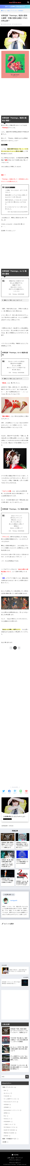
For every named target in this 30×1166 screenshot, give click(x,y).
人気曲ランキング (9, 1124)
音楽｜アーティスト (9, 1087)
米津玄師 (11, 825)
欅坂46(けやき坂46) (10, 1132)
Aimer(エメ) (8, 1118)
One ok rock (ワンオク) (11, 1101)
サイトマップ (19, 1157)
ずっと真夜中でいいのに (11, 1098)
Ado (6, 1090)
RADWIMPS (8, 1121)
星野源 (6, 1113)
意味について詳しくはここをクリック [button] (13, 300)
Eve (6, 1116)
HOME (15, 1155)
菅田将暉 (7, 1107)
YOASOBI (7, 1096)
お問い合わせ (10, 1157)
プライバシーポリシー (15, 1160)
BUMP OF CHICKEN (10, 1130)
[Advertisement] (15, 96)
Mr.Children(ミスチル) (10, 1127)
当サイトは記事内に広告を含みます (15, 6)
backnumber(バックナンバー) (12, 1110)
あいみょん (8, 1093)
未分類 (5, 1142)
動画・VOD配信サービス (10, 1138)
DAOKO (7, 1135)
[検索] (27, 1076)
